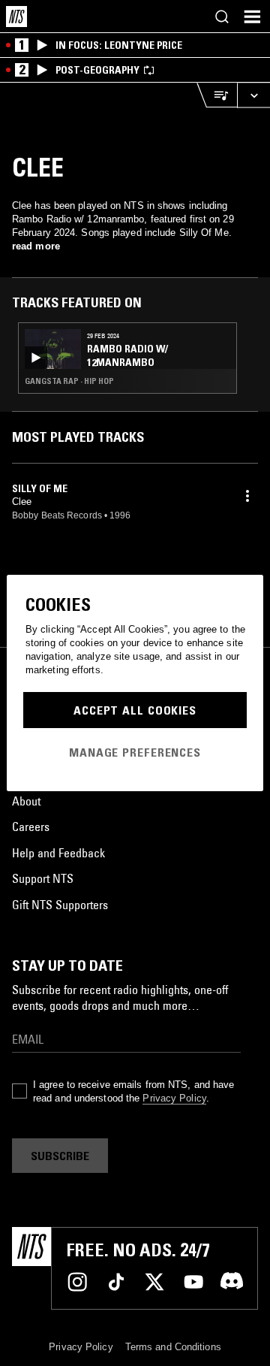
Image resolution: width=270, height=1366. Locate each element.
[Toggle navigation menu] (252, 17)
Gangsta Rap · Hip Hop (69, 381)
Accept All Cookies (135, 710)
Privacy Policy (174, 1098)
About (26, 800)
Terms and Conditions (173, 1346)
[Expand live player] (253, 95)
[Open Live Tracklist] (216, 95)
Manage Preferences (135, 752)
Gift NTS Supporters (60, 904)
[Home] (16, 16)
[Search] (222, 16)
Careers (31, 826)
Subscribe (60, 1155)
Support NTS (43, 878)
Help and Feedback (58, 852)
